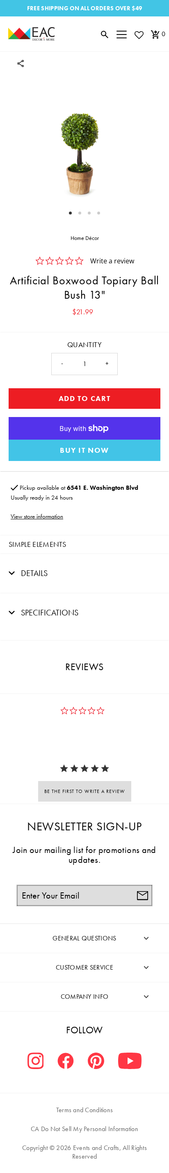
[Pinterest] (96, 1062)
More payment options (84, 450)
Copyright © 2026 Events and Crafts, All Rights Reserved (84, 1152)
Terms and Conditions (84, 1110)
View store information (37, 516)
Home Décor (85, 238)
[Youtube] (130, 1062)
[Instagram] (35, 1062)
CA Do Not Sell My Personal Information (84, 1129)
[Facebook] (65, 1062)
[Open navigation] (121, 34)
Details (33, 573)
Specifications (48, 613)
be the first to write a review (84, 791)
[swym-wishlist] (139, 35)
